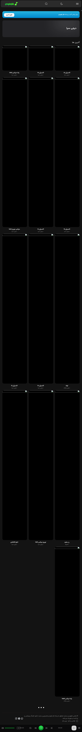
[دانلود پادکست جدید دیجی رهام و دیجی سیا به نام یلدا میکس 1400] (67, 622)
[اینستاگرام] (16, 718)
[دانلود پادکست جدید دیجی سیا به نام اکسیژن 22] (67, 58)
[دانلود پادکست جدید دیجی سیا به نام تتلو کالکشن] (14, 465)
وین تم (64, 721)
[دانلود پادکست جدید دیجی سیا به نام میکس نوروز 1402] (14, 152)
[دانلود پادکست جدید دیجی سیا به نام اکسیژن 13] (41, 309)
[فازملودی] (11, 4)
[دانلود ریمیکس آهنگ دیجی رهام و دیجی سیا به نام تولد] (67, 309)
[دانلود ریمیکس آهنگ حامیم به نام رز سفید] (67, 465)
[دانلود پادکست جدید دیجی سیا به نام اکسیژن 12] (14, 309)
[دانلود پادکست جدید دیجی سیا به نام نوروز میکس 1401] (41, 465)
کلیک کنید (9, 15)
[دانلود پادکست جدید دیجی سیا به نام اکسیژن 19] (41, 58)
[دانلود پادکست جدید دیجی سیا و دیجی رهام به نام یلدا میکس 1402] (14, 58)
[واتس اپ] (22, 718)
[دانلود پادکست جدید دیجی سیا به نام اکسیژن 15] (67, 152)
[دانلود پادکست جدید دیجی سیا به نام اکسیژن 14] (41, 152)
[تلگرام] (19, 718)
